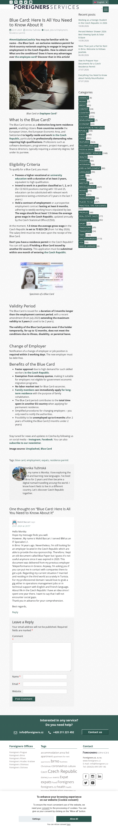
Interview (84, 164)
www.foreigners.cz (92, 760)
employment (33, 460)
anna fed (64, 752)
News (82, 194)
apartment (47, 756)
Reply (15, 612)
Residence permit (17, 33)
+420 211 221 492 (63, 732)
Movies (83, 190)
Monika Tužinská (33, 30)
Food (54, 782)
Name (16, 676)
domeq (44, 777)
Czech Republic (62, 771)
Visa (81, 242)
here (68, 824)
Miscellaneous (87, 187)
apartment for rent (61, 756)
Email (16, 684)
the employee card (25, 56)
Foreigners (66, 782)
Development (86, 120)
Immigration (56, 790)
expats (45, 460)
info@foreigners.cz (31, 732)
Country (84, 112)
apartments (45, 762)
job (74, 791)
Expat (46, 30)
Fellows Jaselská (88, 145)
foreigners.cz (48, 787)
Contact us (95, 732)
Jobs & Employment (59, 30)
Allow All (74, 819)
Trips (82, 235)
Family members (24, 390)
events (56, 777)
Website (16, 691)
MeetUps (83, 183)
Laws (82, 175)
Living (82, 179)
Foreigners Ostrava (18, 767)
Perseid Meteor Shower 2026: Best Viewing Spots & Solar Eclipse (92, 34)
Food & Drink (86, 149)
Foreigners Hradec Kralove (22, 761)
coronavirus (59, 766)
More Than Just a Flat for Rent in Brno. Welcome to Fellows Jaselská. (92, 49)
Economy (84, 124)
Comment (17, 638)
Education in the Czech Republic (91, 129)
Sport (82, 223)
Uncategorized (87, 238)
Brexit (82, 105)
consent (46, 808)
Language (84, 172)
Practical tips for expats (92, 205)
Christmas (46, 766)
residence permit (59, 460)
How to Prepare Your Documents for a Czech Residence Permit (89, 63)
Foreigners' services (90, 153)
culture (72, 766)
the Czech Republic (55, 252)
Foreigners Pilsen (17, 758)
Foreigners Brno (17, 755)
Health (83, 157)
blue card (20, 460)
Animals (83, 97)
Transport (85, 231)
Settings (36, 819)
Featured (84, 142)
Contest (83, 109)
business (63, 761)
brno (55, 761)
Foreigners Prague (18, 752)
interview (68, 790)
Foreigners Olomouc (19, 764)
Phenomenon (86, 198)
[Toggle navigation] (106, 9)
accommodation (50, 752)
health (61, 787)
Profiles (83, 212)
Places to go (86, 202)
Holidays (84, 160)
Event (82, 134)
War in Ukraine (87, 246)
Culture (83, 116)
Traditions (85, 227)
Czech (44, 772)
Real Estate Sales (88, 216)
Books (82, 101)
